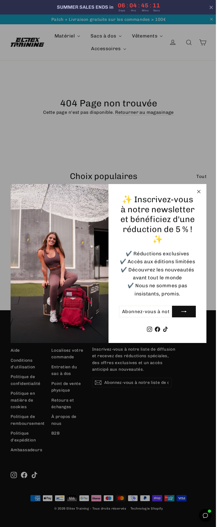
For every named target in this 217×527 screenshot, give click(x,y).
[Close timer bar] (207, 7)
